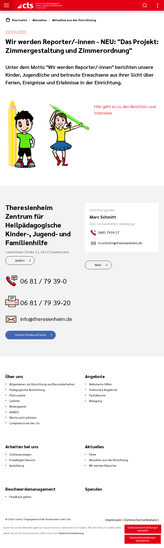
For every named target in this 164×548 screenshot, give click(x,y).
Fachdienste (97, 395)
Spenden (93, 489)
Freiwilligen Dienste (22, 460)
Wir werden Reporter (103, 465)
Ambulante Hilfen (100, 384)
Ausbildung (16, 465)
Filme (92, 454)
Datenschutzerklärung (140, 519)
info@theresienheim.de (46, 318)
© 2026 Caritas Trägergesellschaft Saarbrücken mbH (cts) (38, 519)
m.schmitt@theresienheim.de (120, 243)
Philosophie (17, 395)
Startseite (19, 20)
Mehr (98, 265)
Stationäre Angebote (103, 390)
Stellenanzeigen (20, 454)
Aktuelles (39, 20)
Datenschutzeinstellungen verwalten (143, 529)
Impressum (113, 519)
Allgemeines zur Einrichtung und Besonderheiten (42, 384)
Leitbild (14, 401)
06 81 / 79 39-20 (45, 302)
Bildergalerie (17, 406)
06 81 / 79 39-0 (43, 280)
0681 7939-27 (108, 232)
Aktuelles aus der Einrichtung (74, 20)
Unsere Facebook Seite (30, 335)
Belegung (95, 401)
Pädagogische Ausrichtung (27, 390)
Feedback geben (20, 497)
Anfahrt (20, 260)
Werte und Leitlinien (23, 417)
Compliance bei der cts (24, 423)
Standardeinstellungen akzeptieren (142, 539)
